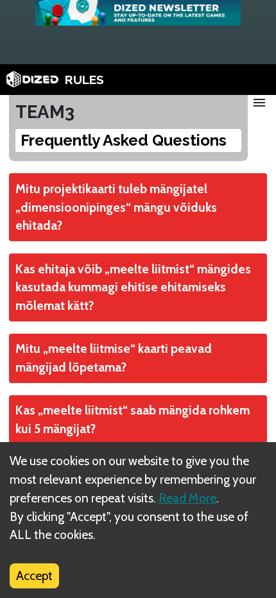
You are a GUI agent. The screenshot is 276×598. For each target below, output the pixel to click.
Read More (187, 498)
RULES (84, 80)
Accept (34, 575)
